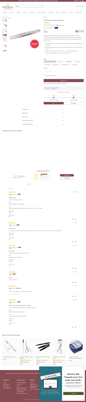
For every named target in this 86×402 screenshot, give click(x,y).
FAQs (18, 386)
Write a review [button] (67, 175)
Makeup (18, 12)
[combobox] (29, 6)
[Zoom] (25, 34)
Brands (5, 12)
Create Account (6, 384)
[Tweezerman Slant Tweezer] (8, 147)
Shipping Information (21, 388)
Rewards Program (7, 388)
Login (4, 382)
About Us (71, 12)
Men (58, 12)
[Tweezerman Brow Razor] (10, 349)
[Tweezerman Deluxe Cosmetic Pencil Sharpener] (76, 350)
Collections (51, 12)
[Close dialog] (83, 368)
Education (63, 12)
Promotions (79, 12)
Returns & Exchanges (21, 389)
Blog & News (33, 384)
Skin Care (11, 12)
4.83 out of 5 (22, 176)
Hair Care (25, 12)
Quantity (46, 68)
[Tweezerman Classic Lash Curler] (59, 352)
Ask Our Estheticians (21, 382)
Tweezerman (15, 335)
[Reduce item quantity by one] (45, 71)
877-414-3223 (55, 0)
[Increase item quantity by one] (51, 71)
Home (45, 17)
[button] (47, 25)
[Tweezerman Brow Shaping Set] (43, 352)
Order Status (6, 386)
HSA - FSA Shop (42, 12)
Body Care (32, 12)
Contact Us (19, 384)
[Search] (41, 6)
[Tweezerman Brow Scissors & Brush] (26, 352)
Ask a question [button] (67, 178)
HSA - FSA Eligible (34, 389)
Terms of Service (37, 399)
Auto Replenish (20, 391)
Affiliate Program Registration (34, 386)
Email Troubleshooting (22, 393)
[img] (12, 192)
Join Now (73, 393)
